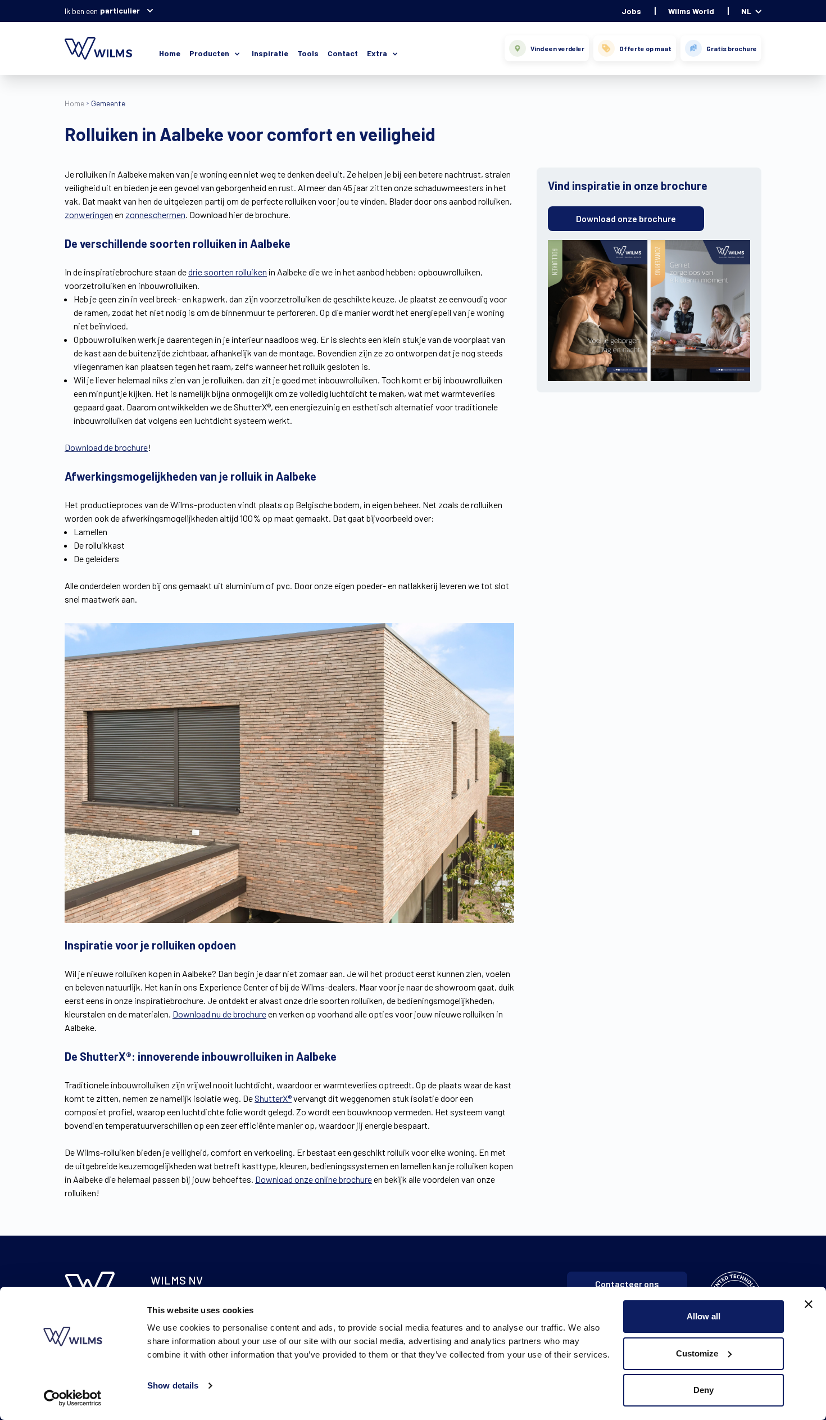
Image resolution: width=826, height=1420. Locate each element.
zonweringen (89, 214)
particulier (120, 10)
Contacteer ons (627, 1283)
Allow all (703, 1316)
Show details (172, 1385)
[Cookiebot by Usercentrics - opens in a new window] (73, 1398)
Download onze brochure (626, 218)
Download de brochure (106, 447)
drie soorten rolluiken (227, 271)
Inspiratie (270, 53)
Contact (343, 53)
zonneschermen (155, 214)
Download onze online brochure (313, 1179)
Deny (703, 1390)
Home (169, 53)
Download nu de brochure (219, 1014)
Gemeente (108, 103)
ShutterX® (273, 1098)
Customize (697, 1353)
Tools (308, 53)
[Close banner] (809, 1304)
